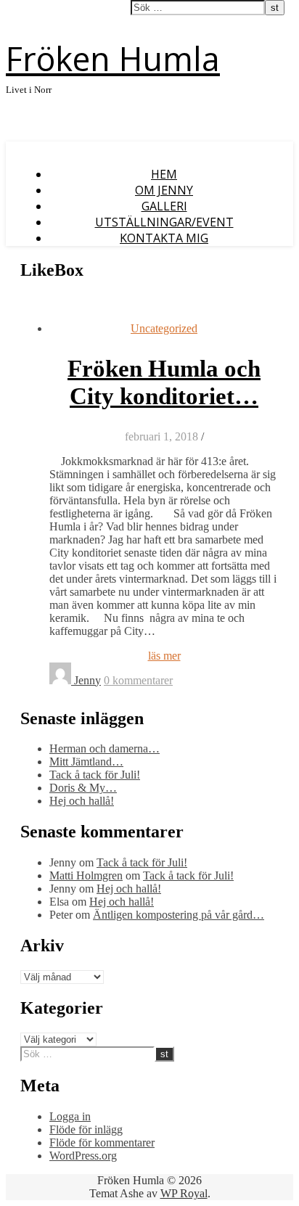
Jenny (87, 680)
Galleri (164, 206)
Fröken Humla (113, 58)
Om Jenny (164, 190)
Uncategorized (164, 328)
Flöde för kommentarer (102, 1142)
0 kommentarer (138, 680)
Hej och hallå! (81, 801)
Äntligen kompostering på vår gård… (178, 914)
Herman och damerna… (104, 748)
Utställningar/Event (164, 222)
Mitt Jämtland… (86, 761)
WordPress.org (83, 1155)
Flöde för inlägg (86, 1129)
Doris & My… (83, 788)
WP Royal (184, 1193)
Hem (164, 174)
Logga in (70, 1116)
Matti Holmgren (86, 875)
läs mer (164, 655)
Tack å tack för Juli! (94, 774)
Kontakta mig (164, 238)
